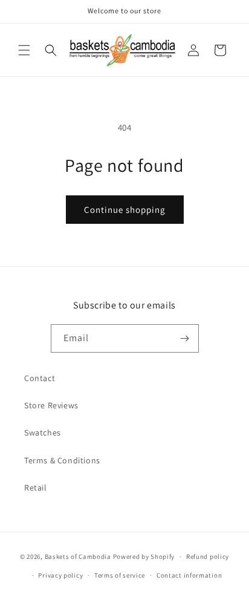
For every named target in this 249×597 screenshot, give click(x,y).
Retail (35, 487)
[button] (24, 50)
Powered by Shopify (144, 556)
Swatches (42, 432)
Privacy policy (60, 575)
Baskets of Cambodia (78, 556)
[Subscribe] (185, 338)
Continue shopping (125, 209)
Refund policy (207, 556)
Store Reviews (51, 405)
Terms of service (119, 575)
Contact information (189, 575)
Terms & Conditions (62, 460)
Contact (39, 378)
